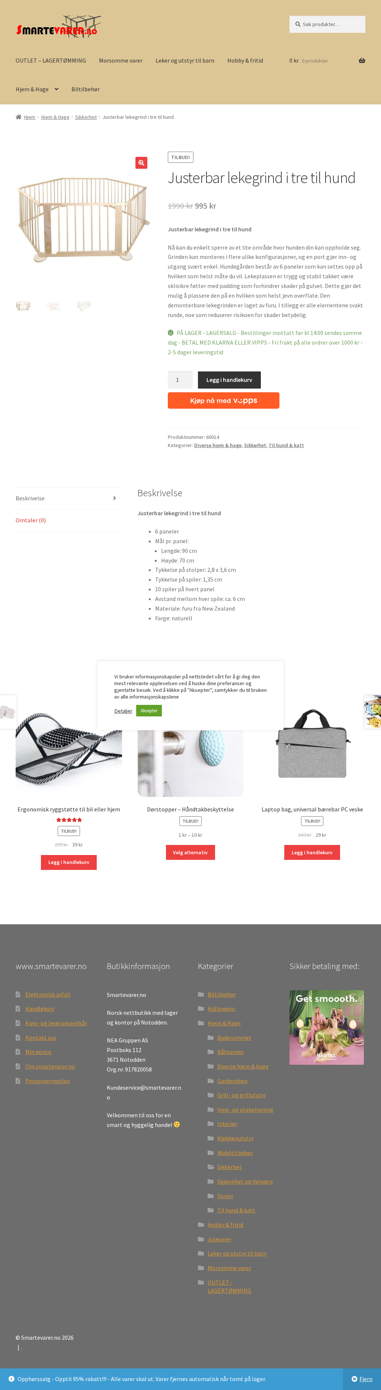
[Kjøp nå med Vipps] (223, 399)
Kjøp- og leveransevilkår (56, 1023)
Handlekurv (39, 1008)
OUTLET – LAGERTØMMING (51, 60)
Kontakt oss (41, 1037)
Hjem (29, 117)
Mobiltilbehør (235, 1152)
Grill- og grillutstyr (241, 1095)
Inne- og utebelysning (245, 1109)
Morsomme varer (121, 60)
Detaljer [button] (123, 710)
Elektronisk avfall (48, 994)
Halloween (221, 1008)
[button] (141, 163)
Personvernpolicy (47, 1081)
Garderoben (232, 1081)
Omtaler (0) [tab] (31, 520)
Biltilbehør (85, 89)
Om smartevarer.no (50, 1066)
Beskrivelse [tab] (30, 498)
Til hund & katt (286, 445)
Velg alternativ (190, 852)
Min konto (38, 1051)
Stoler (225, 1196)
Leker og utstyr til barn (185, 60)
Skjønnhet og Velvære (245, 1181)
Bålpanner (230, 1051)
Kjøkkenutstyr (235, 1138)
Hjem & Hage (32, 89)
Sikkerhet (86, 117)
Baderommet (234, 1037)
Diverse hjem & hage (217, 445)
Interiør (227, 1123)
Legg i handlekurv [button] (68, 862)
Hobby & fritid (245, 60)
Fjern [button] (365, 1379)
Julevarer (219, 1239)
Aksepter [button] (149, 710)
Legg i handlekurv (229, 379)
